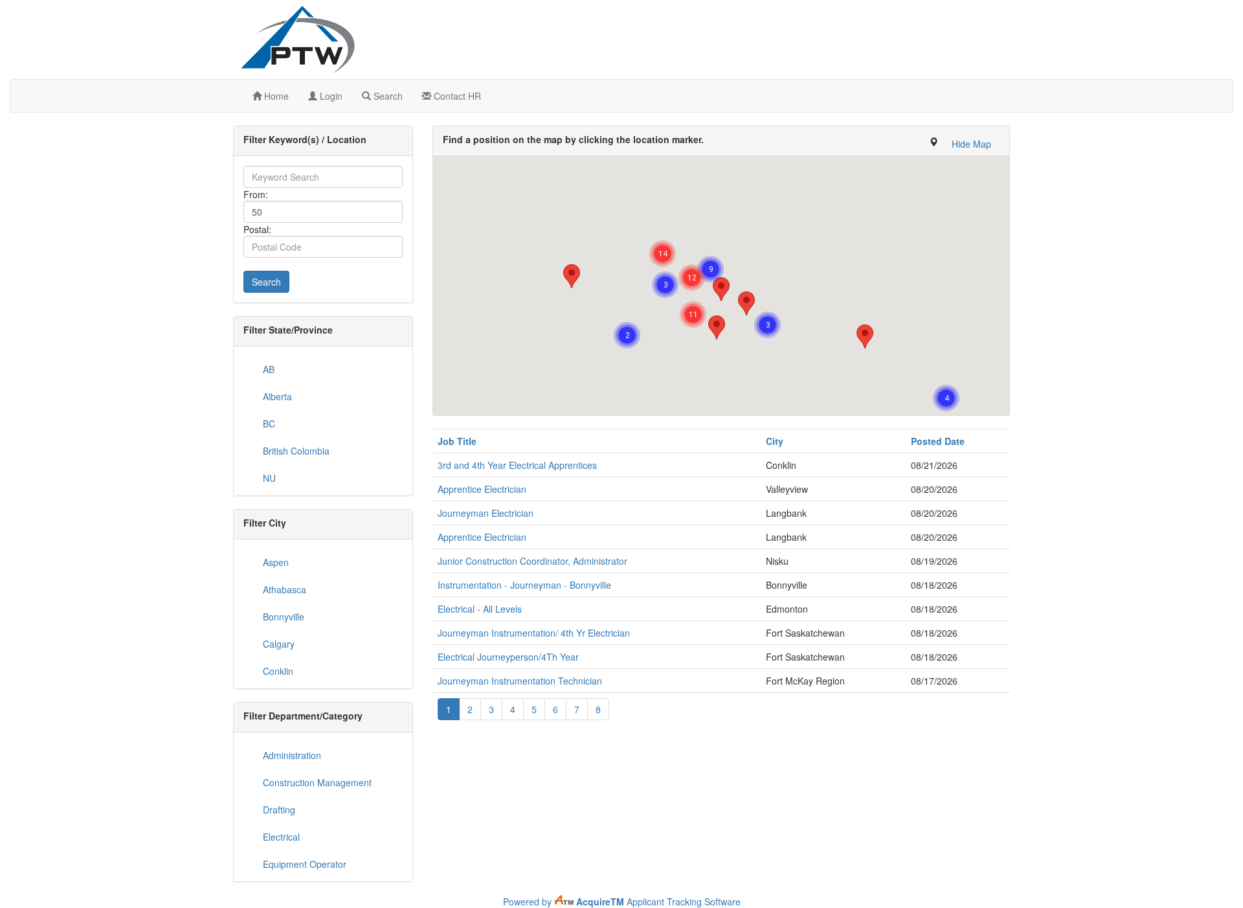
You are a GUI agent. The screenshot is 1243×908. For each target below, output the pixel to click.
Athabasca (284, 589)
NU (269, 477)
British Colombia (296, 450)
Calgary (279, 643)
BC (269, 423)
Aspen (276, 562)
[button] (971, 144)
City (774, 441)
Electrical (281, 836)
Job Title (457, 441)
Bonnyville (283, 616)
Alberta (277, 396)
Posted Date (938, 441)
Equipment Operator (304, 863)
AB (268, 369)
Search (387, 95)
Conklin (278, 670)
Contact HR (456, 95)
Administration (292, 755)
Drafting (279, 809)
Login (329, 95)
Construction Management (317, 782)
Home (275, 95)
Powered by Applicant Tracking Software (622, 901)
